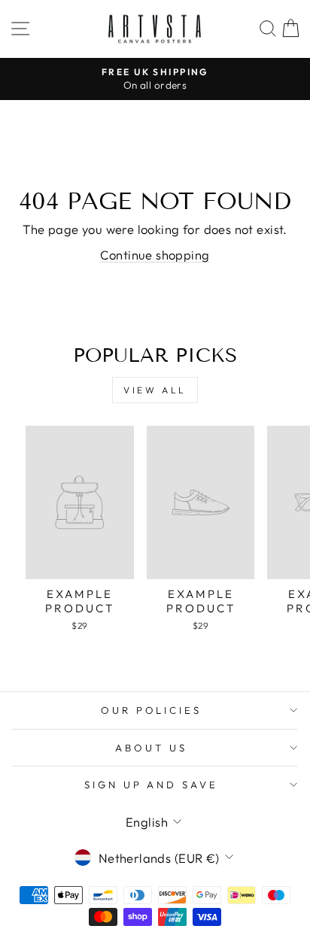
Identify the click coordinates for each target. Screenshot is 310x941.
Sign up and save (151, 785)
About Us (151, 748)
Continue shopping (154, 255)
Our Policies (151, 710)
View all (155, 390)
